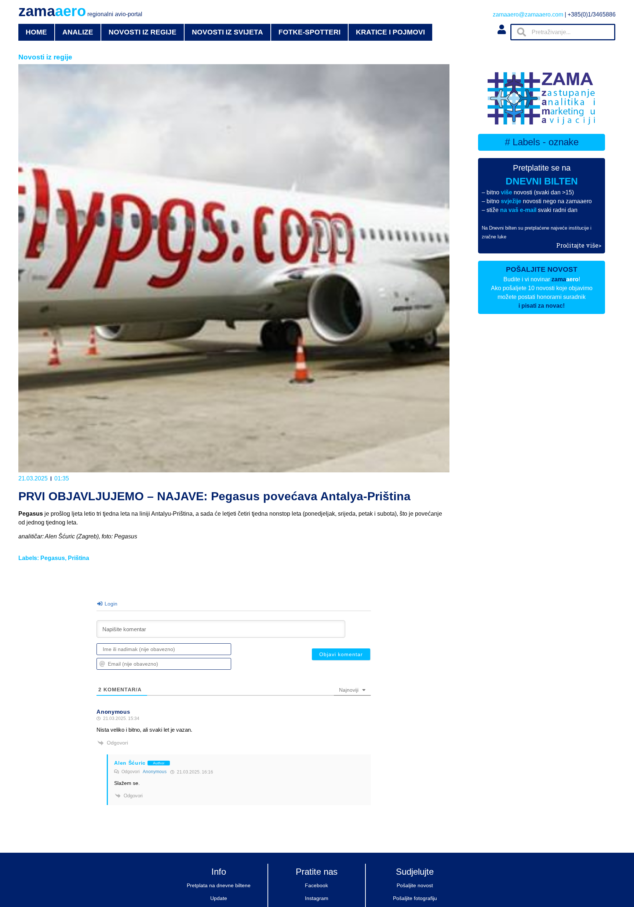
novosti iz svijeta (227, 32)
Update (218, 898)
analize (77, 32)
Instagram (316, 898)
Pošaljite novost (415, 885)
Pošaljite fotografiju (415, 898)
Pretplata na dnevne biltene (219, 885)
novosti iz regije (142, 32)
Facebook (316, 885)
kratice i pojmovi (390, 32)
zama (80, 11)
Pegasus (52, 558)
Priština (78, 558)
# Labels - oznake (542, 142)
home (36, 32)
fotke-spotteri (309, 32)
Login (110, 604)
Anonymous (155, 771)
